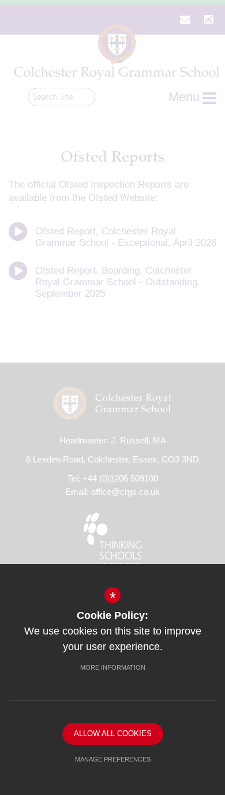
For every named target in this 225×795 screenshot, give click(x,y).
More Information (112, 667)
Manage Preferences (113, 759)
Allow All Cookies (113, 733)
